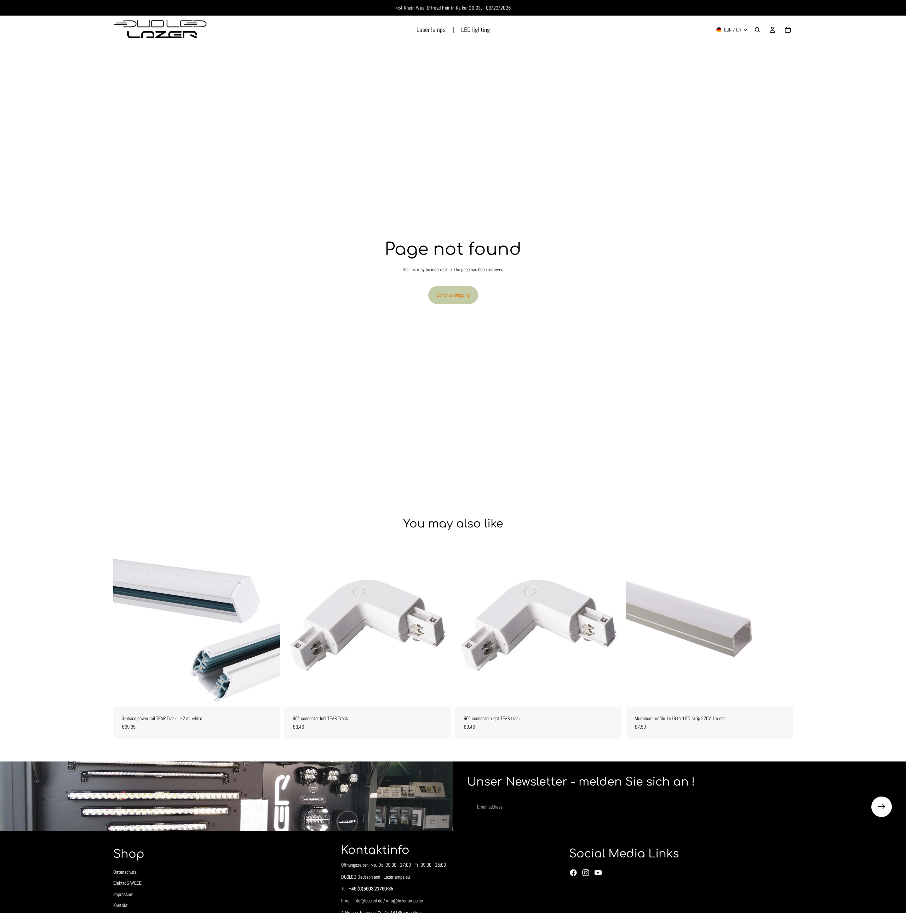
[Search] (757, 30)
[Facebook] (573, 873)
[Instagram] (585, 873)
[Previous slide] (636, 623)
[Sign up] (881, 807)
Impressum (123, 894)
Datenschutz (125, 872)
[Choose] (269, 695)
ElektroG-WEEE (127, 883)
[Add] (440, 695)
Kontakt (120, 905)
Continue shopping (453, 295)
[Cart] (788, 30)
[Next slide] (782, 623)
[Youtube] (598, 873)
